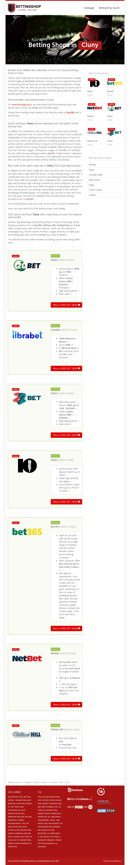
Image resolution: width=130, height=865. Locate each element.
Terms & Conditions (112, 861)
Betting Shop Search (109, 7)
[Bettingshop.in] (25, 8)
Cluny (71, 260)
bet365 (71, 112)
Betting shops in (15, 782)
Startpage (89, 7)
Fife (60, 782)
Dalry (91, 184)
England (28, 782)
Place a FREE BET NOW (65, 304)
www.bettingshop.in (22, 104)
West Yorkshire (40, 782)
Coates (92, 194)
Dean (91, 169)
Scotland (53, 782)
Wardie (92, 164)
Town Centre (95, 189)
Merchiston (94, 179)
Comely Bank (95, 174)
